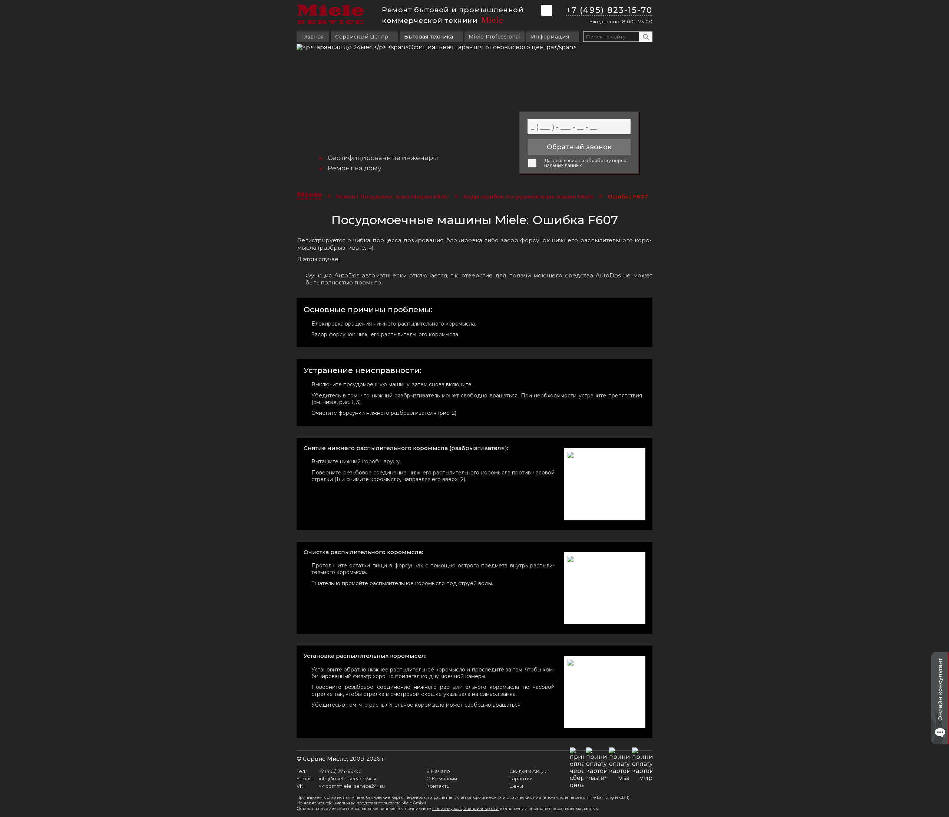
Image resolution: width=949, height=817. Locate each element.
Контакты (438, 786)
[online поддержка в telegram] (546, 10)
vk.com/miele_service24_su (352, 786)
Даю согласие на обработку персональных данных (586, 163)
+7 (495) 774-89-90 (340, 771)
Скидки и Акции (528, 771)
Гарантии (521, 778)
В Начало (438, 771)
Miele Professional (494, 36)
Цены (516, 786)
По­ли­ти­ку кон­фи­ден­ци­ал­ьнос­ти (465, 808)
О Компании (441, 778)
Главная (313, 36)
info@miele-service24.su (348, 778)
